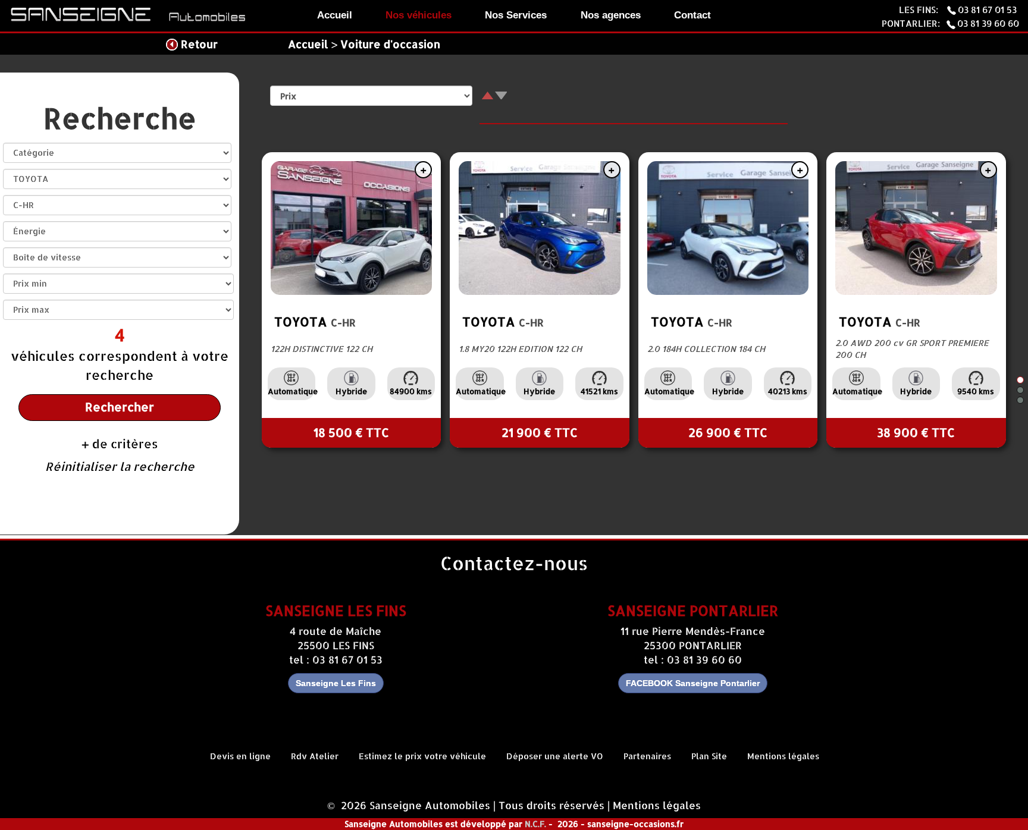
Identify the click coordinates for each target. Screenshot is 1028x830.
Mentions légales (783, 756)
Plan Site (709, 756)
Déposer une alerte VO (554, 756)
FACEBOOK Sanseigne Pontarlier (693, 683)
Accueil (334, 15)
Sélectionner (425, 170)
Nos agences (611, 15)
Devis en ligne (240, 756)
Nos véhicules (419, 15)
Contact (692, 15)
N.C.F (534, 824)
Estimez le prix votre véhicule (422, 756)
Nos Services (516, 15)
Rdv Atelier (315, 756)
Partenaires (647, 756)
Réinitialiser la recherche (120, 466)
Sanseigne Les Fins (336, 683)
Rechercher (119, 407)
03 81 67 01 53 (988, 9)
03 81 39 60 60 (988, 23)
